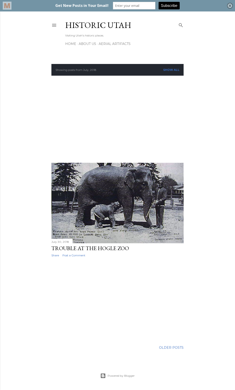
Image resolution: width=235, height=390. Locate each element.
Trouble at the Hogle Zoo (90, 248)
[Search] (181, 24)
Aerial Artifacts (115, 44)
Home (70, 44)
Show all (171, 70)
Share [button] (55, 255)
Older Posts (171, 348)
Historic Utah (98, 25)
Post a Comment (73, 255)
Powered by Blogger (121, 375)
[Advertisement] (117, 119)
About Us (87, 44)
